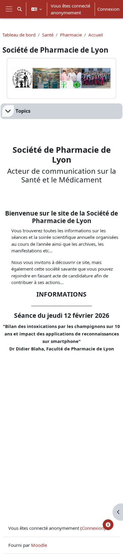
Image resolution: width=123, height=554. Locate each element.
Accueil (95, 35)
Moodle (39, 545)
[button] (19, 9)
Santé (47, 35)
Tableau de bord (19, 35)
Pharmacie (71, 35)
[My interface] (108, 524)
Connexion (108, 9)
